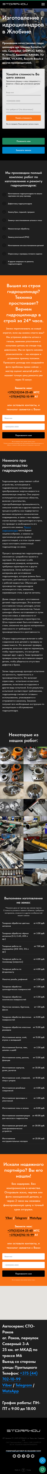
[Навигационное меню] (43, 4)
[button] (23, 1129)
